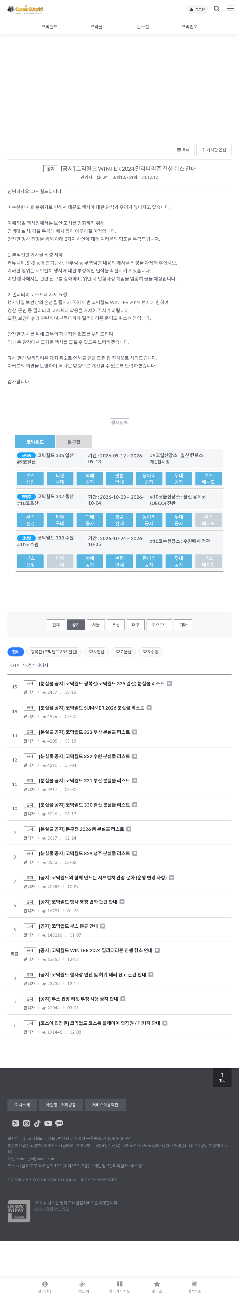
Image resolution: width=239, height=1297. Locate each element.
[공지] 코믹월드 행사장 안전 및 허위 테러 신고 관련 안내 (93, 974)
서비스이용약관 (105, 1104)
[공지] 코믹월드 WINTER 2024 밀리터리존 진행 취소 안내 (96, 950)
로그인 (200, 9)
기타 (183, 624)
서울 (96, 624)
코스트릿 (159, 624)
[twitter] (16, 1123)
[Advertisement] (119, 93)
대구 (135, 624)
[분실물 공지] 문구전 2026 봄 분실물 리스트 (82, 829)
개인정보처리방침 (61, 1104)
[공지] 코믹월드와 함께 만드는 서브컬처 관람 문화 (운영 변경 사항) (103, 877)
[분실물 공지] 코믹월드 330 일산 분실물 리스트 (85, 805)
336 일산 (96, 651)
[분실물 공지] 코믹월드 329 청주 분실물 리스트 (85, 853)
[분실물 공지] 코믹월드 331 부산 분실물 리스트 (85, 780)
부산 (116, 624)
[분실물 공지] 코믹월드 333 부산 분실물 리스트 (85, 732)
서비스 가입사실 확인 (51, 1208)
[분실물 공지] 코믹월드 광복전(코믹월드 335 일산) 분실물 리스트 (102, 683)
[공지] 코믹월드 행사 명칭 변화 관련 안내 (78, 902)
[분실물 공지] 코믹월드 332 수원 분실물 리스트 (85, 756)
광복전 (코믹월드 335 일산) (54, 651)
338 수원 (150, 651)
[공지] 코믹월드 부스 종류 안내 (69, 926)
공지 (76, 624)
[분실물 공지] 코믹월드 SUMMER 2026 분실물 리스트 (92, 707)
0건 (104, 177)
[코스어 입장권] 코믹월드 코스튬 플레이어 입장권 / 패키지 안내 (100, 1023)
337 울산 (123, 651)
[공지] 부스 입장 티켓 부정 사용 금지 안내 (79, 999)
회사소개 (22, 1104)
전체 (56, 624)
